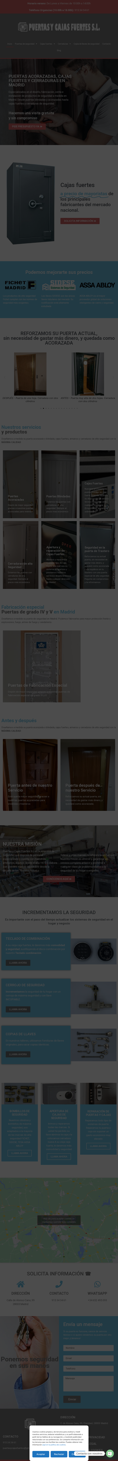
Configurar (77, 1454)
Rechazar (59, 1454)
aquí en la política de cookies (54, 1445)
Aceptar (41, 1454)
